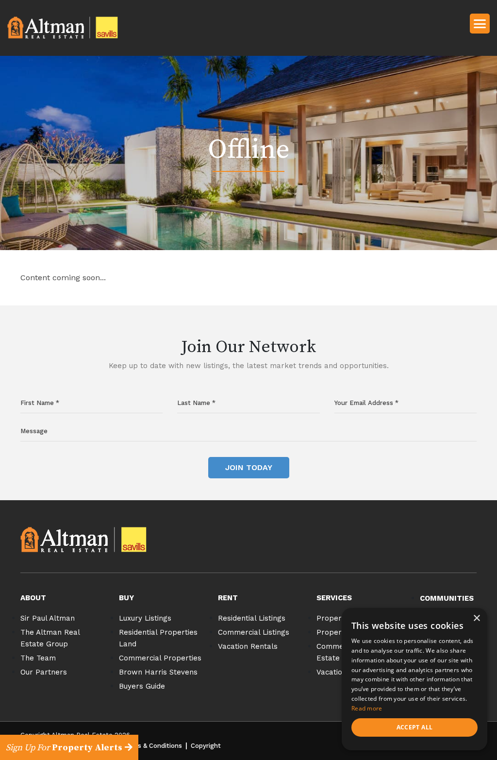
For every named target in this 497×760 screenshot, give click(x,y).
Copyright (206, 745)
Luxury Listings (145, 618)
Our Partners (43, 672)
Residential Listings (251, 618)
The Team (38, 658)
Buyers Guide (142, 686)
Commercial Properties (160, 658)
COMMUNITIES (447, 598)
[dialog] (414, 679)
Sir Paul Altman (47, 618)
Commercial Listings (253, 632)
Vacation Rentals (248, 646)
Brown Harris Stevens (158, 672)
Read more (366, 708)
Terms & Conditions (152, 745)
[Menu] (480, 23)
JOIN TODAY (248, 467)
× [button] (476, 618)
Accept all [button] (415, 727)
